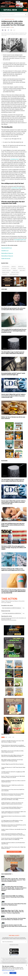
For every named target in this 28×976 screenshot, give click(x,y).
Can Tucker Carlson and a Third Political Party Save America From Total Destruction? (13, 904)
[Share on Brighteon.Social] (2, 30)
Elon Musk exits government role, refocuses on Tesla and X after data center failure (13, 308)
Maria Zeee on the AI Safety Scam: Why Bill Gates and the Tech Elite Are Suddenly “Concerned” (13, 825)
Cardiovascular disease (9, 19)
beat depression (22, 32)
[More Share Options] (14, 30)
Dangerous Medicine (16, 33)
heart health (22, 270)
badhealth (11, 32)
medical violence (7, 34)
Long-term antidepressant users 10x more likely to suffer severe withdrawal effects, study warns (13, 525)
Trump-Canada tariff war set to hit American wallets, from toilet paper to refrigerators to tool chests (13, 812)
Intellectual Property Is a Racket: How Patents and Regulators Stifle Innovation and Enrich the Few (12, 803)
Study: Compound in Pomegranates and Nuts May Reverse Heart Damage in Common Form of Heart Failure (13, 834)
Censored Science (8, 33)
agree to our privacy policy (8, 970)
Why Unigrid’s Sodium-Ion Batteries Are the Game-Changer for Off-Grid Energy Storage (12, 760)
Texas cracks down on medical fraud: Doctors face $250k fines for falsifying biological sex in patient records (13, 331)
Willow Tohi (8, 371)
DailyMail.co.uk (4, 250)
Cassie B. (8, 27)
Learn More (5, 972)
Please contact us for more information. (8, 620)
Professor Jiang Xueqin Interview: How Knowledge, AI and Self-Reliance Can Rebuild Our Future (13, 919)
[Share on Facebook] (8, 30)
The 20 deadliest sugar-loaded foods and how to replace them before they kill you (12, 352)
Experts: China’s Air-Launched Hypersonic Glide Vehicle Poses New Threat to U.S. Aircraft (13, 777)
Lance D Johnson (9, 350)
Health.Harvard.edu (5, 258)
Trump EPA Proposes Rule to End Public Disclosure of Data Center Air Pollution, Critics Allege (12, 799)
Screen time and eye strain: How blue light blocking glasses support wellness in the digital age (12, 839)
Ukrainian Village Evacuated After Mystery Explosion (12, 764)
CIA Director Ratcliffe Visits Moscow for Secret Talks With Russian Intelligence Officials (12, 741)
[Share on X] (11, 30)
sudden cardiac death (13, 274)
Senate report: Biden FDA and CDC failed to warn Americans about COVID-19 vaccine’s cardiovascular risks (13, 396)
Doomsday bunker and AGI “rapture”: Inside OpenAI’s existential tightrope (13, 374)
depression (22, 33)
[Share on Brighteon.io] (5, 30)
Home (2, 19)
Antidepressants (6, 32)
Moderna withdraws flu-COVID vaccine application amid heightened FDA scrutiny (13, 569)
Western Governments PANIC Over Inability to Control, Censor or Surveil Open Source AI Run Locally (12, 897)
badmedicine (16, 32)
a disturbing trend (14, 159)
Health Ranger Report (6, 874)
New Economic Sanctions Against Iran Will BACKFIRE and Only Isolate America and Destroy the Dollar (14, 926)
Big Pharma (13, 268)
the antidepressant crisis (20, 239)
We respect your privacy (14, 944)
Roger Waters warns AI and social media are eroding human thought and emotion (12, 751)
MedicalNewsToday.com (7, 253)
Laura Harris (9, 415)
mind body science (14, 34)
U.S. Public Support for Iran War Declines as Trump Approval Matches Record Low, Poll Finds (12, 821)
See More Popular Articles (14, 851)
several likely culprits (16, 188)
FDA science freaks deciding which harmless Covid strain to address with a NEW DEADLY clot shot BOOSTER (13, 591)
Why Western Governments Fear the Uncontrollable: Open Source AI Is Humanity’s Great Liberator (12, 794)
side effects (20, 34)
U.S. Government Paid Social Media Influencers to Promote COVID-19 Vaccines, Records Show (11, 808)
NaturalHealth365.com (6, 248)
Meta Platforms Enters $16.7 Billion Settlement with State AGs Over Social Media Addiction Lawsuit (12, 756)
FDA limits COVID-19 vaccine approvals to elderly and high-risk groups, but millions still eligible (13, 547)
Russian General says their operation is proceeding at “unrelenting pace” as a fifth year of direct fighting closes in (13, 746)
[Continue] (25, 941)
